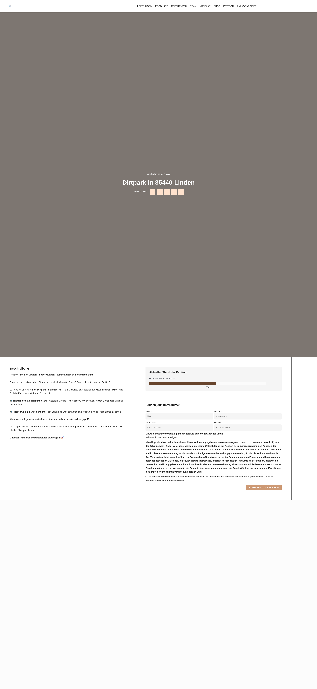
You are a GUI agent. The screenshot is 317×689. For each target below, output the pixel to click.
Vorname (148, 411)
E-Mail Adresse (150, 422)
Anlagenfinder (247, 6)
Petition (228, 6)
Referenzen (179, 6)
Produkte (161, 6)
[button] (152, 192)
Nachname (218, 411)
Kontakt (205, 6)
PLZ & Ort (218, 422)
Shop (217, 6)
